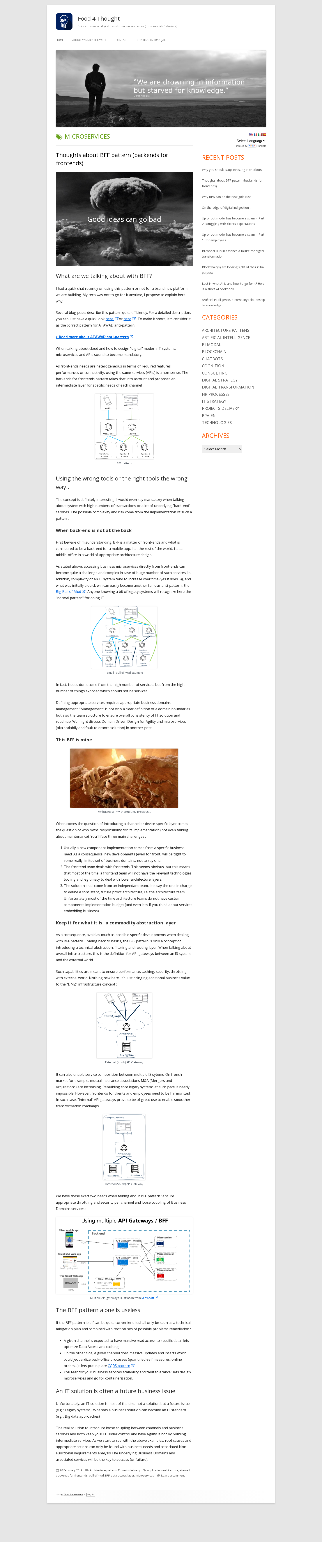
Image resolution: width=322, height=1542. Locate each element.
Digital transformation (228, 387)
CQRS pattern (121, 1365)
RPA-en (209, 415)
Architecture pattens (103, 1470)
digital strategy (220, 380)
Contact (121, 40)
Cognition (213, 365)
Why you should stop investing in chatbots (232, 170)
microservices (145, 1475)
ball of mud (96, 1475)
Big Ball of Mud (71, 591)
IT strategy (214, 401)
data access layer (122, 1475)
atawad (185, 1470)
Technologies (217, 422)
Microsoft (150, 1298)
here (112, 318)
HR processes (216, 394)
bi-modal (211, 344)
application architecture (162, 1470)
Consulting (215, 373)
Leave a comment (173, 1475)
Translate (261, 146)
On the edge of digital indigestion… (226, 207)
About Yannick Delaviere (89, 40)
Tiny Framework (73, 1494)
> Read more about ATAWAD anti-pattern (95, 336)
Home (60, 40)
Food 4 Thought (99, 18)
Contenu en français (151, 40)
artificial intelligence (226, 337)
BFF (107, 1475)
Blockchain (214, 351)
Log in (90, 1494)
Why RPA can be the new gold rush (226, 197)
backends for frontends (72, 1475)
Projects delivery (129, 1470)
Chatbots (212, 358)
